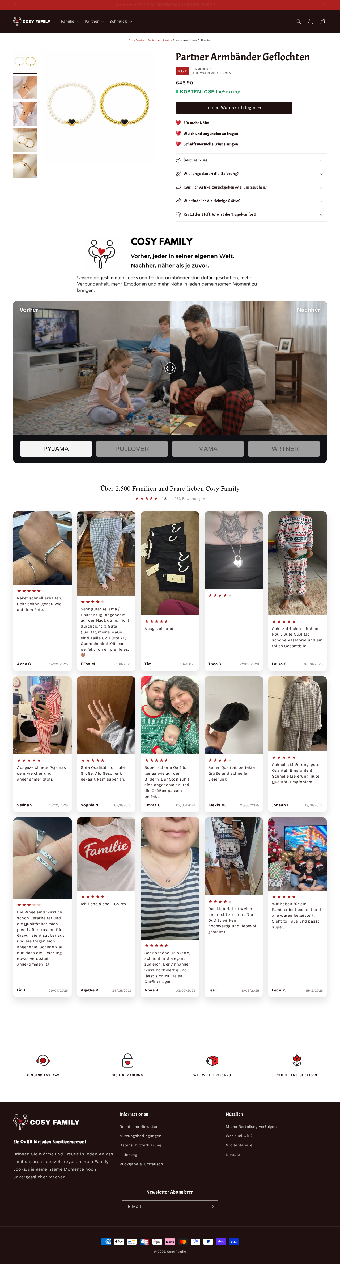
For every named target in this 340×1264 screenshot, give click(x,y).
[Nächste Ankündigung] (325, 5)
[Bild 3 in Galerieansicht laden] (25, 114)
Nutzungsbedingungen (140, 1136)
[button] (70, 21)
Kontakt (233, 1155)
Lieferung (128, 1155)
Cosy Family (136, 40)
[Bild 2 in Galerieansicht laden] (25, 87)
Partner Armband (158, 40)
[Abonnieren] (212, 1206)
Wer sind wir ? (239, 1136)
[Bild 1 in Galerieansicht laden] (25, 61)
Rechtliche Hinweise (138, 1126)
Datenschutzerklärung (140, 1145)
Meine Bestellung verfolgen (251, 1126)
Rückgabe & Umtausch (141, 1164)
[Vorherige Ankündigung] (15, 5)
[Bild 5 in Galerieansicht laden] (25, 166)
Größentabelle (239, 1145)
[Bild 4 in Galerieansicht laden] (25, 140)
